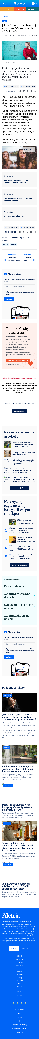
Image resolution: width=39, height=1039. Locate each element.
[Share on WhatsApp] (35, 91)
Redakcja (21, 35)
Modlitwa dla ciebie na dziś (16, 617)
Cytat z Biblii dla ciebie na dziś (18, 606)
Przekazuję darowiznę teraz (17, 360)
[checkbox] (4, 291)
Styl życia (5, 16)
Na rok (19, 996)
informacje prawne (20, 1021)
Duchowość (19, 965)
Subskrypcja (19, 981)
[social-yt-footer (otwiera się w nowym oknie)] (14, 1003)
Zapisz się (9, 299)
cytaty (5, 244)
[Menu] (6, 4)
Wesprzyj (19, 9)
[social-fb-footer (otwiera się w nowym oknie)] (18, 1003)
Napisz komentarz (19, 411)
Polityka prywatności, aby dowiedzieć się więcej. (20, 293)
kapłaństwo (8, 695)
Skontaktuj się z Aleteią (19, 1028)
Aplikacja (19, 978)
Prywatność (19, 1032)
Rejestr (7, 9)
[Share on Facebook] (20, 91)
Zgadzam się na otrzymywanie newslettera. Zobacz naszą (20, 292)
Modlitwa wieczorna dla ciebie (17, 595)
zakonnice (7, 824)
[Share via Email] (31, 91)
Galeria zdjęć (28, 149)
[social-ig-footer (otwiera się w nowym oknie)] (25, 1003)
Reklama (19, 986)
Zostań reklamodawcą (19, 1025)
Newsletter (19, 975)
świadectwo (8, 864)
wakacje (6, 747)
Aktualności (19, 960)
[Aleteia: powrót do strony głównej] (20, 4)
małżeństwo (8, 785)
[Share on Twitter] (28, 91)
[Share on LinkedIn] (24, 91)
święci (13, 244)
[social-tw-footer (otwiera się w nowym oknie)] (21, 1003)
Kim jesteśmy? (19, 1017)
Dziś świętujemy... (15, 586)
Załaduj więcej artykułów (19, 488)
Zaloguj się (31, 403)
